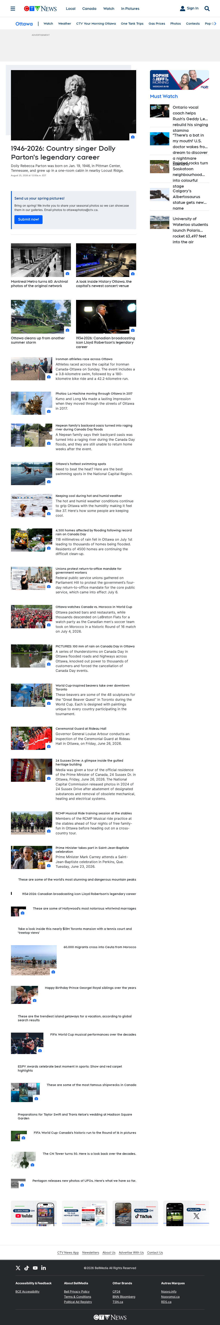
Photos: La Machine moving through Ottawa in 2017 (94, 393)
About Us (108, 1252)
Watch (108, 9)
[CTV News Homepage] (40, 8)
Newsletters (90, 1252)
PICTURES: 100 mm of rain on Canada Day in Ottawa (95, 646)
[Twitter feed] (18, 1267)
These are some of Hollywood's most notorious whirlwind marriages (84, 908)
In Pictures (130, 9)
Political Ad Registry (78, 1302)
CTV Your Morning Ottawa (96, 23)
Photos (175, 23)
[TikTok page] (26, 1267)
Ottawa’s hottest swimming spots (81, 464)
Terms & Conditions (77, 1296)
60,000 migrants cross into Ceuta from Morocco (100, 947)
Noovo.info (168, 1291)
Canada (89, 9)
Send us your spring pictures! (39, 198)
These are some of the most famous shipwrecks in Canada (91, 1085)
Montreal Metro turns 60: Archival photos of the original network (39, 284)
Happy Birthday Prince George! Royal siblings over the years (90, 988)
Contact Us (155, 1252)
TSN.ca (118, 1302)
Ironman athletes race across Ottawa (84, 359)
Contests (193, 23)
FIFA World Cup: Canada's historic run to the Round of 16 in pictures (85, 1132)
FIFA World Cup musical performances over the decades (93, 1034)
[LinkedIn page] (43, 1267)
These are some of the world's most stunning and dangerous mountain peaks (77, 879)
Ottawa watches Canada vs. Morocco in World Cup (94, 607)
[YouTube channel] (35, 1267)
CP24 (116, 1291)
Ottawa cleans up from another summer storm (38, 340)
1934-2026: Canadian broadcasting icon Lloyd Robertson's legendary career (105, 342)
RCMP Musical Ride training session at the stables (94, 813)
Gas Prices (157, 23)
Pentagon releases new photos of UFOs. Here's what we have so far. (84, 1180)
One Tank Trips (132, 23)
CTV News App (68, 1252)
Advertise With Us (131, 1252)
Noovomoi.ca (170, 1296)
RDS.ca (166, 1302)
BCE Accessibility (27, 1291)
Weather (64, 23)
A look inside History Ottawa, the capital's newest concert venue (104, 284)
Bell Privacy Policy (77, 1291)
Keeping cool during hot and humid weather (89, 496)
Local (70, 9)
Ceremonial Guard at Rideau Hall (81, 728)
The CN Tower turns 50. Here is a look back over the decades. (89, 1153)
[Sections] (13, 8)
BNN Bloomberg (124, 1296)
